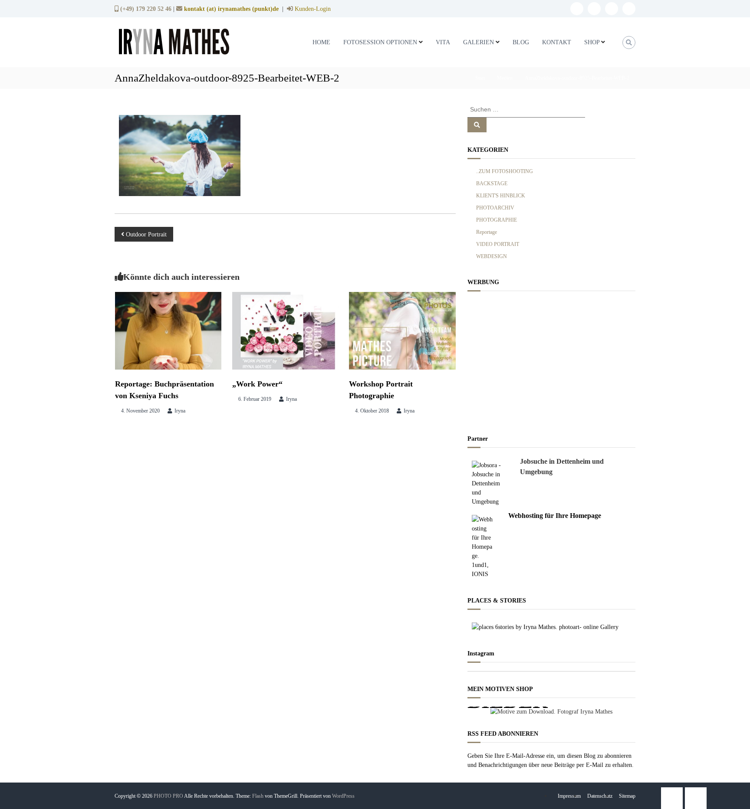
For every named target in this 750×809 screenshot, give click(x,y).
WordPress (343, 796)
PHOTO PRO (168, 796)
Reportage (486, 232)
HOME (321, 42)
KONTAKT (556, 42)
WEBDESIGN (491, 256)
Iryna (179, 411)
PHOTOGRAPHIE (496, 220)
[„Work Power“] (285, 330)
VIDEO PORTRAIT (497, 244)
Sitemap (627, 796)
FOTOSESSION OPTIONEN (380, 42)
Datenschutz (599, 796)
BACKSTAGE (491, 183)
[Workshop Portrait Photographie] (402, 330)
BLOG (521, 42)
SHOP (591, 42)
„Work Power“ (257, 384)
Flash (257, 796)
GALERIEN (478, 42)
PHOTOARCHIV (495, 208)
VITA (443, 42)
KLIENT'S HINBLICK (500, 196)
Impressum (569, 796)
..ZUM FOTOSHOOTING (504, 171)
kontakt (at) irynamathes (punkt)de (231, 9)
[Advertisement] (551, 360)
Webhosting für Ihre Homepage (554, 515)
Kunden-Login (312, 9)
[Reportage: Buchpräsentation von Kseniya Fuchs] (168, 330)
